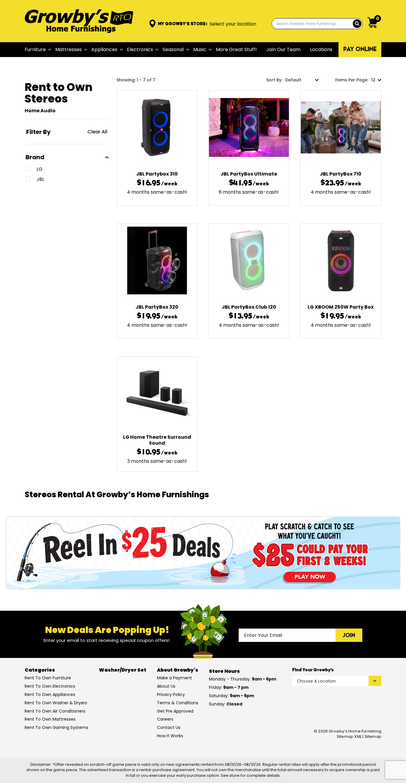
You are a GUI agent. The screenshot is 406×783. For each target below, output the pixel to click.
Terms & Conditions (177, 703)
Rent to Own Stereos (58, 92)
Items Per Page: (351, 80)
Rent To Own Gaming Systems (56, 727)
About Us (166, 686)
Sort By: (274, 80)
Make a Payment (174, 678)
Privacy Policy (171, 694)
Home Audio (40, 110)
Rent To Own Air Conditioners (55, 711)
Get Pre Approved (175, 711)
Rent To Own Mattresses (50, 719)
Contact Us (168, 727)
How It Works (170, 736)
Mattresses (68, 49)
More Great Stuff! (236, 49)
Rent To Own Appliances (50, 694)
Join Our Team (283, 49)
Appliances (104, 49)
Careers (165, 719)
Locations (321, 49)
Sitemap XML (349, 736)
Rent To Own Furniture (48, 678)
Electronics (140, 49)
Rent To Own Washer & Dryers (56, 703)
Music (199, 49)
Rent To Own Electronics (50, 686)
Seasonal (173, 49)
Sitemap (373, 736)
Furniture (35, 49)
